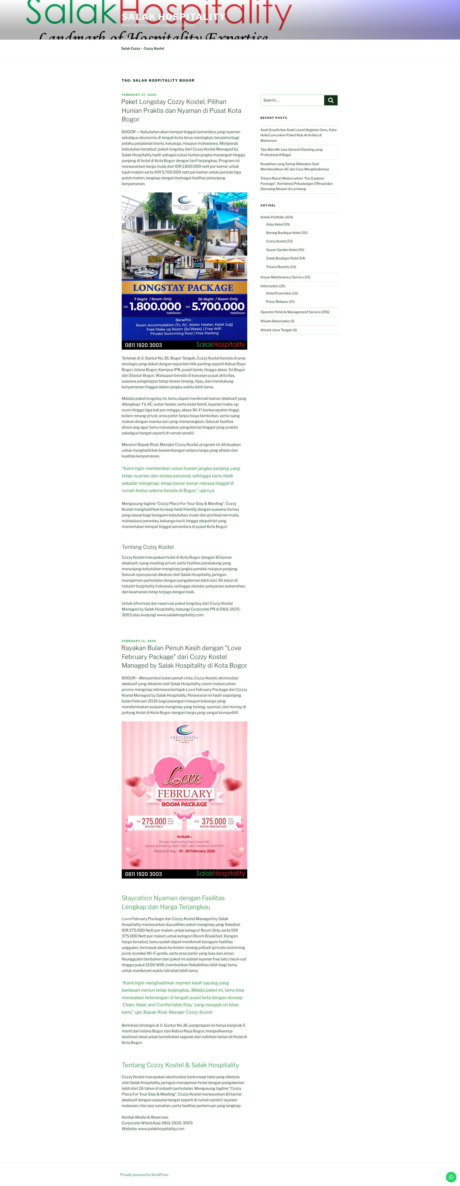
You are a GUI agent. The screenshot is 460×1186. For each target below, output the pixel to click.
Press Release (277, 301)
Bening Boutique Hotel (283, 233)
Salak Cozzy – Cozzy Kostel (142, 48)
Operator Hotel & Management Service (290, 312)
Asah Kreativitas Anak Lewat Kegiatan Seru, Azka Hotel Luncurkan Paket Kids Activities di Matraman (298, 135)
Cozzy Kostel (276, 241)
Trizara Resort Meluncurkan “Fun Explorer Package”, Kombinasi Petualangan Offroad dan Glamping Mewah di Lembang (296, 183)
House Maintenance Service (282, 277)
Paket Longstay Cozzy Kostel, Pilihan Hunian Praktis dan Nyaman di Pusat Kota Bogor (181, 110)
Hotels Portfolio (272, 217)
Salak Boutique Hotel (282, 258)
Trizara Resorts (277, 267)
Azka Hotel (274, 224)
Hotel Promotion (278, 293)
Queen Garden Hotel (281, 250)
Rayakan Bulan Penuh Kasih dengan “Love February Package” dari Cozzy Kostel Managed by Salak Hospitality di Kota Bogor (184, 656)
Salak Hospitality (174, 17)
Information (269, 286)
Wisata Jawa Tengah (276, 330)
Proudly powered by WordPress (144, 1175)
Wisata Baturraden (275, 321)
